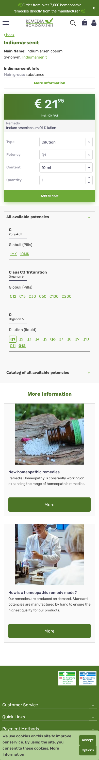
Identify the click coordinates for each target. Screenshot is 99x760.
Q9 (77, 339)
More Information (49, 83)
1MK (13, 254)
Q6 (53, 339)
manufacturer (69, 11)
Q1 (12, 339)
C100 (54, 296)
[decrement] (89, 182)
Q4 (37, 339)
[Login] (93, 23)
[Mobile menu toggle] (5, 23)
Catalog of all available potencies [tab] (37, 372)
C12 (13, 296)
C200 (67, 296)
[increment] (89, 177)
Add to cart (49, 196)
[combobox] (66, 155)
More (49, 504)
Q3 (28, 339)
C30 (32, 296)
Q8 (69, 339)
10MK (24, 254)
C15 (22, 296)
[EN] (39, 23)
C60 (42, 296)
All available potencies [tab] (27, 216)
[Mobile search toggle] (73, 23)
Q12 (22, 345)
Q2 (21, 339)
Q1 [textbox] (44, 155)
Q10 (85, 339)
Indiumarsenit (34, 57)
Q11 (12, 345)
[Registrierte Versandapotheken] (67, 678)
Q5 (44, 339)
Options (88, 750)
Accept (87, 740)
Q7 (61, 339)
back (9, 35)
